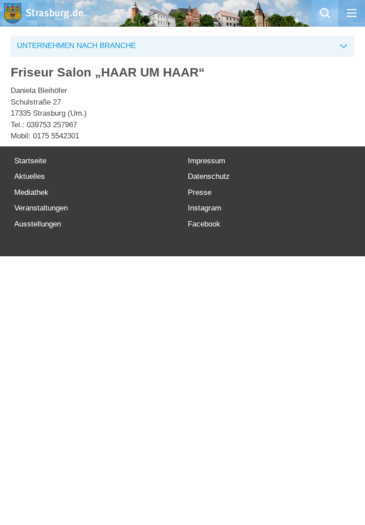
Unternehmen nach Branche (76, 45)
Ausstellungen (37, 224)
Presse (199, 192)
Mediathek (31, 192)
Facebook (204, 224)
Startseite (30, 161)
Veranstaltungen (41, 208)
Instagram (204, 208)
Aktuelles (29, 176)
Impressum (206, 161)
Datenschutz (209, 176)
